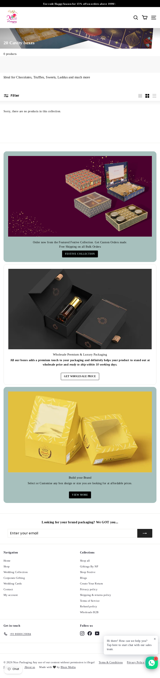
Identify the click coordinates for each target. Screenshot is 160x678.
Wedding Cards (13, 583)
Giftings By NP (89, 566)
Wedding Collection (16, 572)
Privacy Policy (135, 662)
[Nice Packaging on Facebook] (90, 633)
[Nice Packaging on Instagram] (82, 633)
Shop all (85, 560)
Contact (8, 589)
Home (7, 560)
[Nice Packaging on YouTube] (97, 633)
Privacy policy (89, 589)
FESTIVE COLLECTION (80, 253)
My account (11, 594)
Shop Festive (87, 572)
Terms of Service (90, 600)
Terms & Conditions (111, 662)
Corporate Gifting (14, 577)
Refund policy (88, 606)
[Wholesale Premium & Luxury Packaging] (80, 309)
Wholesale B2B (89, 612)
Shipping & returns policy (95, 594)
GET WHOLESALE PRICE (80, 376)
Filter (14, 95)
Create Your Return (91, 583)
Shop (7, 566)
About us (29, 667)
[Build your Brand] (80, 431)
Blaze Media (68, 667)
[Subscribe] (144, 533)
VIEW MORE (80, 494)
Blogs (83, 577)
